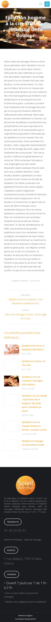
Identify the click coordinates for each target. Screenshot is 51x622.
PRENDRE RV (13, 522)
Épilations (25, 280)
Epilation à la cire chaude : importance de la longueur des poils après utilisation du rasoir (34, 403)
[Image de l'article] (11, 349)
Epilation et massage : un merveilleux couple (33, 442)
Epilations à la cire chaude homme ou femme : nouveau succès (34, 426)
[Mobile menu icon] (47, 4)
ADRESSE (11, 550)
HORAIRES (11, 574)
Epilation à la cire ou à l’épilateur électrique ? (33, 347)
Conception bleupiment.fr (25, 619)
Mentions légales (25, 615)
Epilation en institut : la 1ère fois (33, 363)
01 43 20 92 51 (15, 530)
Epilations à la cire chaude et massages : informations (32, 380)
